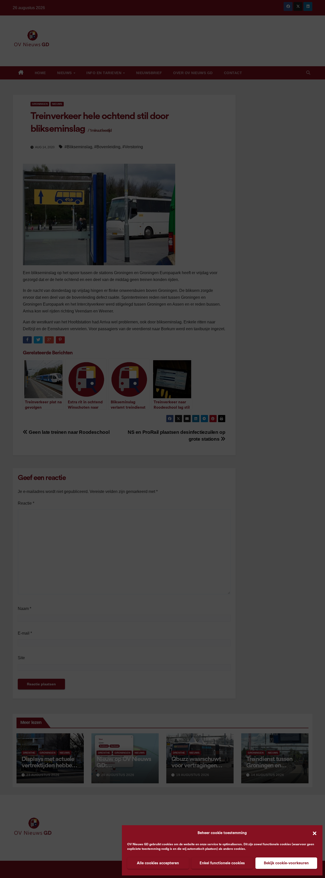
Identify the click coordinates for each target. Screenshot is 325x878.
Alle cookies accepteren (158, 863)
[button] (314, 833)
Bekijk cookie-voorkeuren (286, 863)
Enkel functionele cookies (222, 863)
